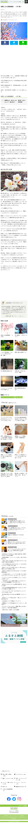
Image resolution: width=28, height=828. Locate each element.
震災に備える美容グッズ (20, 352)
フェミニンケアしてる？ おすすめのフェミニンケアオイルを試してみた (6, 419)
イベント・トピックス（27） (21, 783)
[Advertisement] (14, 60)
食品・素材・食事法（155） (7, 775)
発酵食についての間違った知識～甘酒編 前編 (20, 436)
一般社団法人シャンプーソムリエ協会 (15, 523)
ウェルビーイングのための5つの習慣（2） (6, 388)
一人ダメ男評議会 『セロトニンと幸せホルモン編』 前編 (7, 354)
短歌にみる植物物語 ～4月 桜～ (7, 335)
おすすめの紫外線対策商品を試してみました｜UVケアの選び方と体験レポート (21, 419)
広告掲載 (6, 815)
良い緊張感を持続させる (6, 371)
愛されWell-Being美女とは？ (20, 388)
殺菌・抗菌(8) (19, 397)
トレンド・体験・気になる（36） (8, 783)
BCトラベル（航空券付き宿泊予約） (10, 817)
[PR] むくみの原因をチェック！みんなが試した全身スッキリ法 (21, 456)
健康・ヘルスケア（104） (8, 778)
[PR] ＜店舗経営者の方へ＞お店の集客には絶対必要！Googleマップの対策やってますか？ (7, 437)
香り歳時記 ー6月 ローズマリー (21, 335)
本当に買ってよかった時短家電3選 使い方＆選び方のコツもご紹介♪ (7, 475)
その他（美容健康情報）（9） (8, 789)
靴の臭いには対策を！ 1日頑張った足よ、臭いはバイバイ (21, 475)
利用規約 (22, 815)
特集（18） (5, 786)
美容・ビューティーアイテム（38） (21, 779)
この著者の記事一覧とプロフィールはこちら (14, 316)
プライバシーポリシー (14, 815)
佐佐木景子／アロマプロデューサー (14, 537)
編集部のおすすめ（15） (21, 786)
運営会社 (14, 818)
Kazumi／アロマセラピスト (13, 530)
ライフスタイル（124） (21, 774)
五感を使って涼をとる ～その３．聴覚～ (21, 371)
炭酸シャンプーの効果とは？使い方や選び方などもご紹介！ (6, 456)
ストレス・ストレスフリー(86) (8, 397)
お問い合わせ (22, 817)
